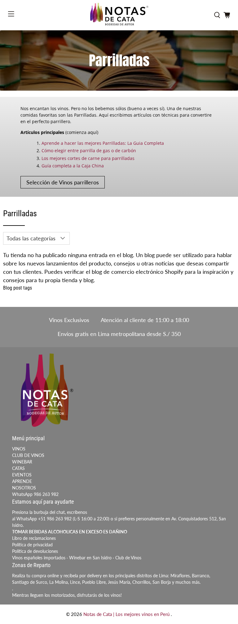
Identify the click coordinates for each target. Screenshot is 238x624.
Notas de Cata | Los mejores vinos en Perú (127, 614)
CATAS (18, 468)
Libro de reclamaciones (34, 538)
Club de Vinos (128, 557)
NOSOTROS (24, 487)
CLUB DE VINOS (28, 455)
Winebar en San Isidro (90, 557)
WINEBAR (22, 461)
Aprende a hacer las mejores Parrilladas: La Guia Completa (103, 143)
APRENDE (22, 481)
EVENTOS (22, 474)
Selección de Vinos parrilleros (62, 182)
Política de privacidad (32, 544)
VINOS (18, 448)
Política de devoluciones (35, 551)
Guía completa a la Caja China (73, 166)
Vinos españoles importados (38, 557)
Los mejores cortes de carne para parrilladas (88, 158)
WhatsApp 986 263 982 (35, 494)
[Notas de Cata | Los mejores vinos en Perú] (119, 15)
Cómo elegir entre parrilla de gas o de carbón (89, 150)
